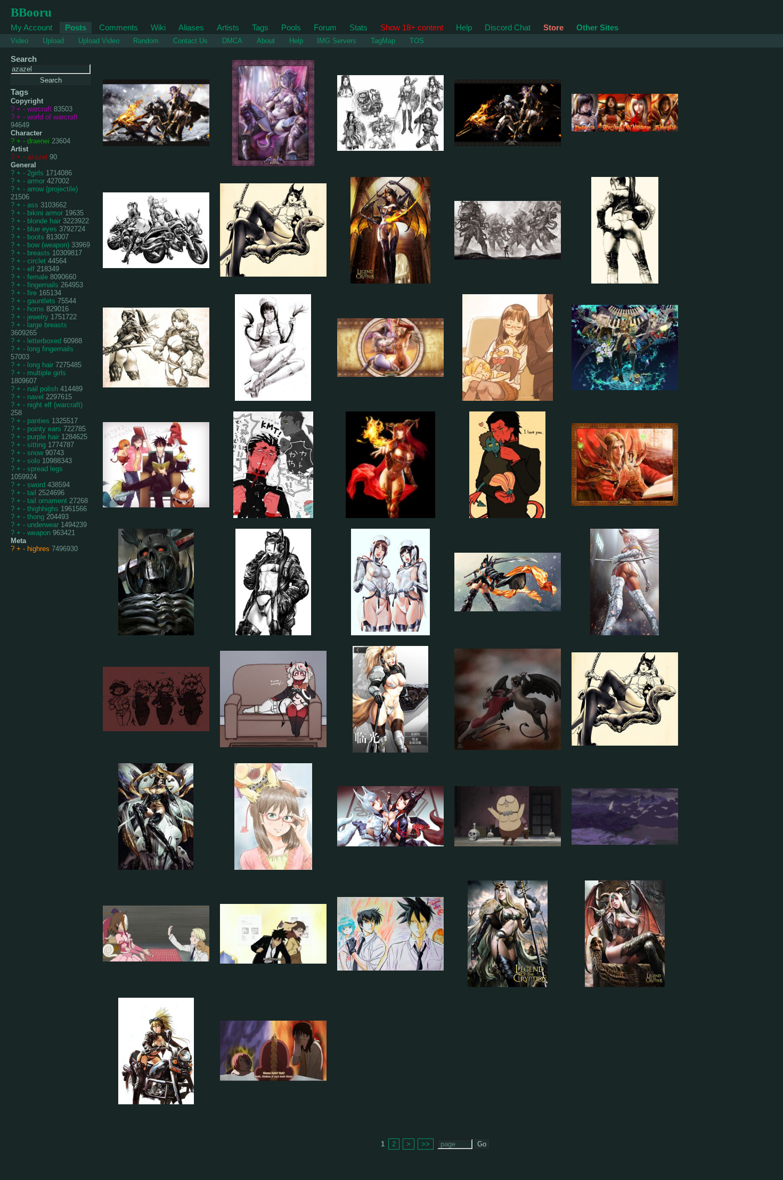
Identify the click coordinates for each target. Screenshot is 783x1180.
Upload (53, 41)
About (266, 41)
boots (36, 237)
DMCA (232, 41)
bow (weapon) (49, 245)
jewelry (39, 317)
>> (425, 1144)
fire (33, 293)
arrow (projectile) (52, 189)
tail (32, 493)
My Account (31, 27)
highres (39, 549)
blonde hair (45, 221)
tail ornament (48, 501)
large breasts (47, 325)
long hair (41, 365)
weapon (40, 533)
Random (146, 41)
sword (37, 485)
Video (19, 41)
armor (37, 181)
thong (36, 517)
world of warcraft (52, 117)
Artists (228, 27)
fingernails (44, 285)
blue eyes (43, 229)
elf (32, 269)
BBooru (31, 12)
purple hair (44, 437)
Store (553, 27)
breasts (39, 253)
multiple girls (46, 373)
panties (39, 421)
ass (33, 205)
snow (36, 453)
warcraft (40, 109)
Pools (291, 27)
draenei (39, 141)
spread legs (45, 469)
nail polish (43, 389)
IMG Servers (336, 41)
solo (34, 461)
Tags (260, 27)
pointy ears (45, 429)
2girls (36, 173)
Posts (75, 27)
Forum (325, 27)
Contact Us (190, 41)
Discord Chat (508, 27)
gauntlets (42, 301)
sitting (37, 445)
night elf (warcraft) (55, 405)
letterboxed (45, 341)
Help (464, 27)
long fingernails (50, 349)
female (38, 277)
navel (36, 397)
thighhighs (44, 509)
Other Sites (597, 27)
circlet (37, 261)
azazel (38, 157)
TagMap (383, 41)
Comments (118, 27)
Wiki (158, 27)
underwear (44, 525)
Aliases (191, 27)
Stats (358, 27)
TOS (417, 41)
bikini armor (46, 213)
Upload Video (98, 41)
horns (36, 309)
